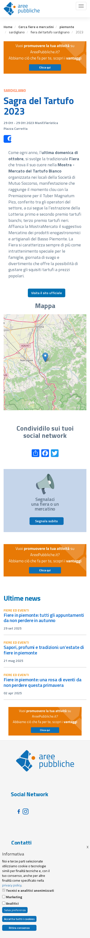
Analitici (12, 903)
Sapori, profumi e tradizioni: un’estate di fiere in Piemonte (44, 649)
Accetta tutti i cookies (19, 919)
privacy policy (11, 885)
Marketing (14, 897)
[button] (45, 357)
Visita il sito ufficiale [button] (46, 292)
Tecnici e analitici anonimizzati (30, 890)
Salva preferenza (15, 910)
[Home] (21, 8)
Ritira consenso (19, 928)
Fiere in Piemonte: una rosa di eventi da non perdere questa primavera (42, 682)
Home (8, 26)
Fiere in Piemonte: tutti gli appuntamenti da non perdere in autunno (44, 617)
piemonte (67, 26)
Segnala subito (46, 520)
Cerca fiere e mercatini (36, 26)
